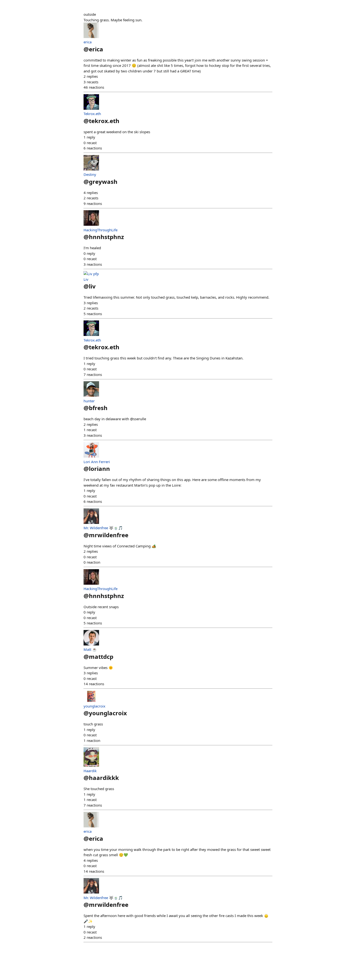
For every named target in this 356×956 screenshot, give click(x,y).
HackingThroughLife (100, 229)
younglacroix (94, 706)
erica (88, 41)
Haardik (90, 770)
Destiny (90, 174)
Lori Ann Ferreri (97, 461)
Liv (86, 279)
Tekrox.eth (92, 113)
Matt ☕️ (90, 649)
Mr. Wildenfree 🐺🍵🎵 (103, 527)
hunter (89, 400)
